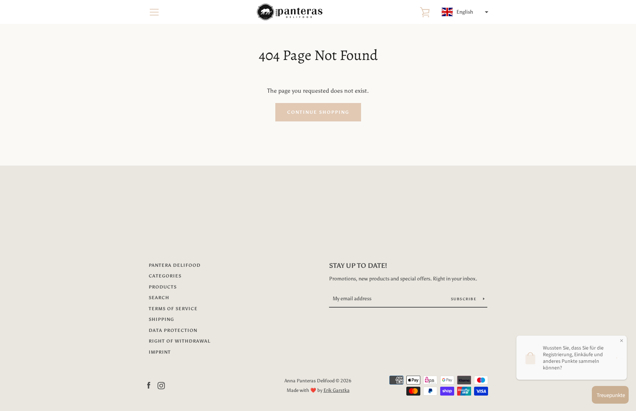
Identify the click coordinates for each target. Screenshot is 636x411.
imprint (160, 352)
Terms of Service (173, 308)
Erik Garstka (337, 390)
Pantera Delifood (175, 265)
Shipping (161, 319)
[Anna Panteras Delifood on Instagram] (161, 385)
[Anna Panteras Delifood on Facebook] (148, 385)
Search (159, 297)
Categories (165, 276)
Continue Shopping (318, 112)
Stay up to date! (358, 266)
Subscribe (464, 299)
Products (163, 287)
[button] (464, 12)
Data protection (173, 330)
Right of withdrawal (180, 341)
